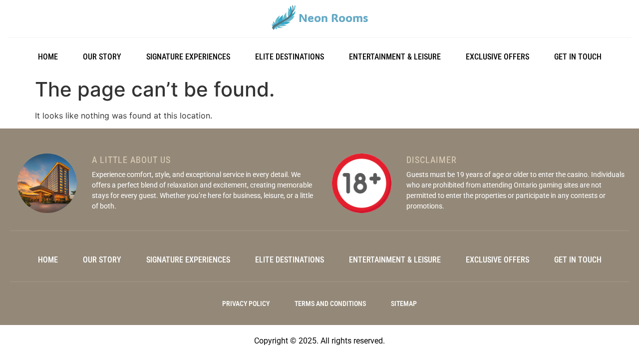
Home (48, 57)
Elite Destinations (289, 57)
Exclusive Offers (497, 57)
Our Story (102, 57)
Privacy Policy (246, 304)
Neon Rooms (333, 17)
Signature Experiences (188, 57)
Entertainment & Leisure (395, 57)
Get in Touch (578, 57)
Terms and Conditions (330, 304)
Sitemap (404, 304)
